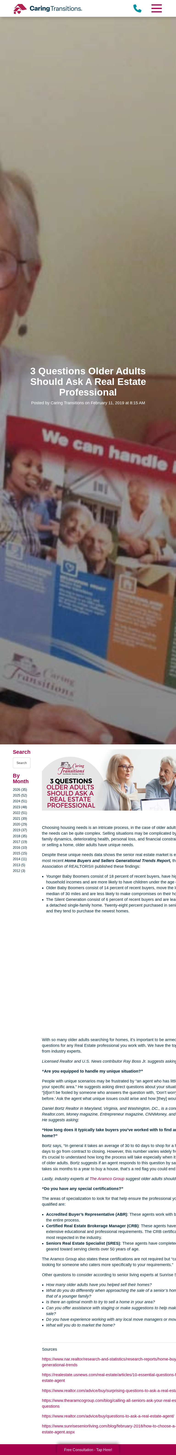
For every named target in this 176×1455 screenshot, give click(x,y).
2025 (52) (20, 795)
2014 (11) (20, 859)
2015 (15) (20, 853)
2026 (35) (20, 790)
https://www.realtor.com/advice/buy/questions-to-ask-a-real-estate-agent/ (108, 1416)
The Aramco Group (107, 1178)
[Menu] (156, 8)
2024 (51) (20, 801)
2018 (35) (20, 836)
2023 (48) (20, 807)
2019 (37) (20, 830)
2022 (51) (20, 813)
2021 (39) (20, 818)
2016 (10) (20, 847)
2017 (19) (20, 842)
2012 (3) (19, 871)
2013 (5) (19, 865)
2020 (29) (20, 824)
